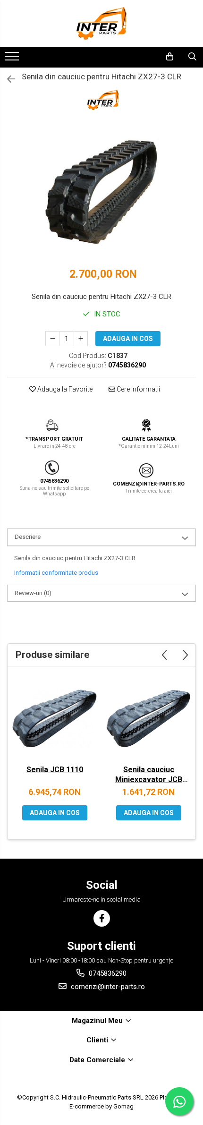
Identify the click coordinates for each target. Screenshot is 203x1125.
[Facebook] (101, 918)
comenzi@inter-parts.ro (107, 986)
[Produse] (13, 59)
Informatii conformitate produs (56, 572)
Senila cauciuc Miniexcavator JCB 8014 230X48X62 (148, 775)
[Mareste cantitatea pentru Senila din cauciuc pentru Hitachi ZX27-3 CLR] (81, 338)
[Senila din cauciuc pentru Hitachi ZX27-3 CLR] (101, 192)
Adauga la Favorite (64, 389)
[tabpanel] (101, 192)
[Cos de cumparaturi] (170, 56)
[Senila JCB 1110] (54, 718)
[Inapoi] (7, 79)
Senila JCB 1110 (54, 769)
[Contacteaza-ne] (145, 56)
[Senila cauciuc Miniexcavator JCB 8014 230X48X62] (148, 718)
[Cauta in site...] (192, 56)
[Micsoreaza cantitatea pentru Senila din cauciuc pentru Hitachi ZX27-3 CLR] (52, 338)
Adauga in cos (128, 338)
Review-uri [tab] (33, 593)
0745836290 (107, 973)
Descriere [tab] (28, 536)
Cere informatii (137, 389)
